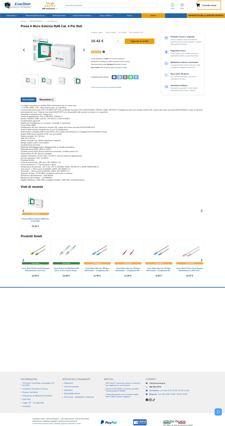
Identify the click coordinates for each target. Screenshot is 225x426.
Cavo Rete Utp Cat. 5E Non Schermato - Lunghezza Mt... (97, 269)
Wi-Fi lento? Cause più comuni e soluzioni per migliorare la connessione (123, 384)
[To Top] (219, 420)
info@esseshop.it (157, 383)
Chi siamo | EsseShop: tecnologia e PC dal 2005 (38, 384)
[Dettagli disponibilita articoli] (103, 52)
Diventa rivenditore (30, 392)
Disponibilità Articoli (72, 393)
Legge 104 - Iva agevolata (33, 403)
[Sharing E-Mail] (125, 77)
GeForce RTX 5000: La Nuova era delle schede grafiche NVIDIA (122, 390)
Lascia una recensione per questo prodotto (106, 87)
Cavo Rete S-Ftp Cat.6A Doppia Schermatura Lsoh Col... (35, 269)
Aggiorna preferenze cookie (71, 423)
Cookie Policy (37, 423)
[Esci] (182, 5)
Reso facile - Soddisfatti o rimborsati (79, 397)
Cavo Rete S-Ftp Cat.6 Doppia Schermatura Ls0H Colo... (190, 269)
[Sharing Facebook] (114, 77)
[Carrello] (198, 5)
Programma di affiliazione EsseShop (37, 396)
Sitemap (57, 423)
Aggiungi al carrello (140, 41)
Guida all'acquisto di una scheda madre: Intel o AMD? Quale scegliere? (122, 395)
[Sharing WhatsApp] (130, 77)
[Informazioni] (172, 5)
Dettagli (127, 61)
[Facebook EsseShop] (147, 400)
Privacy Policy (48, 423)
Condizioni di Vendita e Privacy (35, 389)
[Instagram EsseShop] (150, 400)
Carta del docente (71, 387)
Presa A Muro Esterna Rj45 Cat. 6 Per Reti (35, 220)
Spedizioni (68, 390)
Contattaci (26, 406)
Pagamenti (68, 383)
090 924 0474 (155, 387)
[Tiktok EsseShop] (153, 400)
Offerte (153, 16)
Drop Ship (26, 399)
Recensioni (47, 100)
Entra (182, 8)
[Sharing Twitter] (119, 77)
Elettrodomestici (59, 16)
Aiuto (172, 8)
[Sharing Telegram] (136, 77)
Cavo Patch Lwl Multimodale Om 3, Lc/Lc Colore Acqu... (66, 269)
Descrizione (28, 100)
